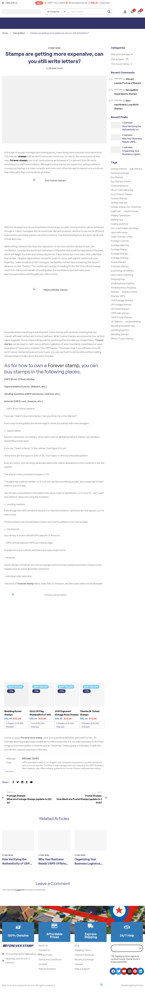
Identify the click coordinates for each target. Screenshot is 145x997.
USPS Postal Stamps (121, 317)
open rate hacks (119, 232)
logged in (20, 889)
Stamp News (19, 33)
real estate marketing (122, 274)
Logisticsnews (130, 211)
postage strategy (120, 257)
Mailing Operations (121, 215)
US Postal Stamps (120, 308)
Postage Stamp (119, 249)
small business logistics (123, 283)
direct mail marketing (122, 190)
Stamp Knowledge (120, 54)
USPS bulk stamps (120, 313)
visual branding (132, 321)
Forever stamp (63, 365)
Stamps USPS (118, 296)
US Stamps (116, 321)
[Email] (31, 782)
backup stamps (119, 168)
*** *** (118, 79)
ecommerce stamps (121, 194)
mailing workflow (119, 223)
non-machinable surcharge (125, 228)
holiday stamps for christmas (126, 207)
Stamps (115, 291)
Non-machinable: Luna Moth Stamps (126, 104)
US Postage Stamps (121, 304)
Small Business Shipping (123, 287)
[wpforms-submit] (140, 948)
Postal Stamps (118, 262)
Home (5, 33)
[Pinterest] (135, 971)
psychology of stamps (122, 270)
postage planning (120, 245)
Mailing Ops (117, 219)
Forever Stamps (119, 198)
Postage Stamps (119, 253)
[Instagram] (129, 971)
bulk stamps (136, 168)
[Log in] (125, 11)
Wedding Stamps (120, 334)
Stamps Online (129, 291)
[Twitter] (17, 782)
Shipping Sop (118, 279)
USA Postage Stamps (122, 300)
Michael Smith (54, 68)
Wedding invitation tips (123, 325)
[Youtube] (124, 971)
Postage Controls (120, 240)
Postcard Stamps (120, 266)
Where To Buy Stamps (122, 338)
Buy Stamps (117, 177)
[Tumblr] (26, 782)
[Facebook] (13, 782)
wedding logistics (120, 330)
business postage (120, 173)
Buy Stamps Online (120, 181)
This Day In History (120, 64)
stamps (22, 156)
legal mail (116, 211)
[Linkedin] (22, 782)
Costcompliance (119, 185)
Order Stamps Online (122, 236)
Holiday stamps (119, 202)
